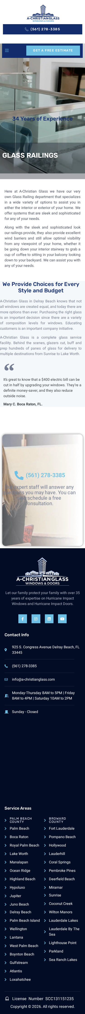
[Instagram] (36, 618)
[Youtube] (62, 618)
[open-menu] (6, 50)
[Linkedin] (49, 618)
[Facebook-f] (22, 618)
